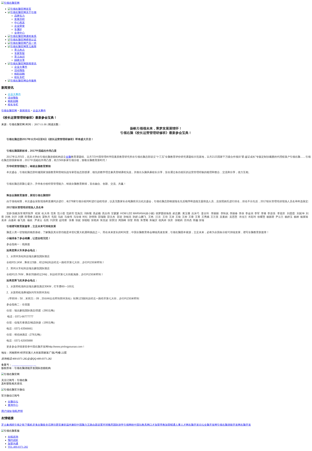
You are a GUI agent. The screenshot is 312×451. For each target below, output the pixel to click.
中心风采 (19, 22)
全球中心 (19, 32)
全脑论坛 (13, 401)
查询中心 (13, 405)
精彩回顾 (19, 73)
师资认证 (31, 39)
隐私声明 (17, 411)
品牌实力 (19, 15)
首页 (28, 8)
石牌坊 (52, 424)
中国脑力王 (83, 424)
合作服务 (31, 80)
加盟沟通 (13, 443)
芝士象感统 (7, 424)
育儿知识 (19, 56)
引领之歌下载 (22, 424)
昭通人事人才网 (179, 424)
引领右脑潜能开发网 (228, 424)
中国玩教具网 (142, 424)
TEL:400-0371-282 (18, 446)
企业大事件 (20, 67)
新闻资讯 (31, 63)
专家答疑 (19, 53)
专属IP (18, 29)
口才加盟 (155, 424)
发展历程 (19, 19)
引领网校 (129, 424)
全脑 (68, 156)
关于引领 (31, 12)
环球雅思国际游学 (113, 424)
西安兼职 (61, 424)
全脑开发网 (210, 424)
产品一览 (31, 43)
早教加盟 (165, 424)
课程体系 (31, 36)
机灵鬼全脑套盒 (39, 424)
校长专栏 (19, 77)
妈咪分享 (19, 60)
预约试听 (13, 440)
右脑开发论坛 (196, 424)
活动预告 (19, 70)
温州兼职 (71, 424)
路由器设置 (96, 424)
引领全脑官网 (9, 110)
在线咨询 (13, 436)
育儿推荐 (31, 46)
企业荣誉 (19, 26)
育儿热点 (19, 49)
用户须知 (6, 411)
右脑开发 (245, 424)
